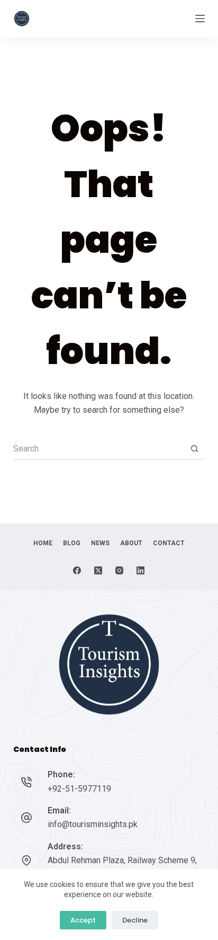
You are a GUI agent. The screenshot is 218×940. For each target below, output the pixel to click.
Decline (135, 920)
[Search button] (194, 449)
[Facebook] (77, 570)
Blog (71, 543)
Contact (169, 543)
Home (42, 543)
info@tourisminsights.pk (93, 824)
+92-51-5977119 (79, 789)
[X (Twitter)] (98, 570)
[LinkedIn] (140, 570)
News (100, 543)
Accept (83, 920)
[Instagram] (119, 570)
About (131, 543)
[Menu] (200, 18)
